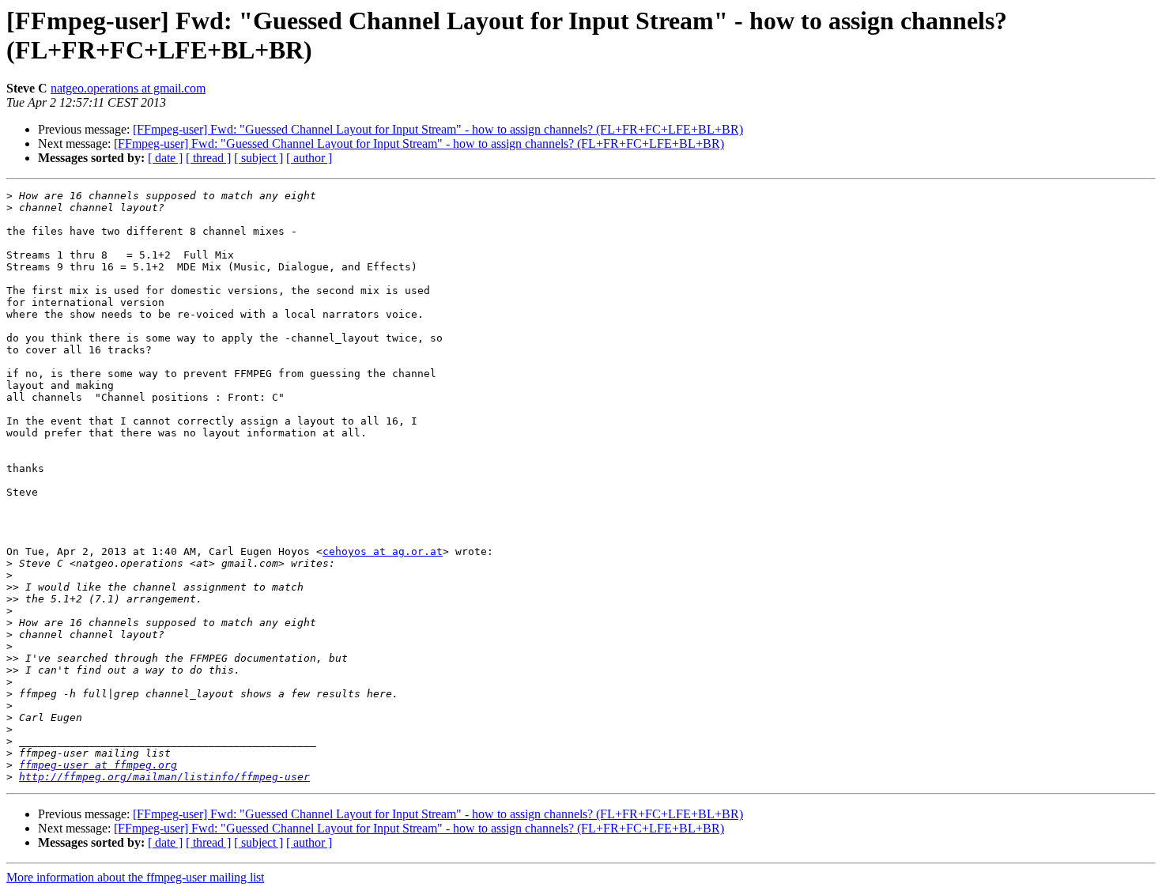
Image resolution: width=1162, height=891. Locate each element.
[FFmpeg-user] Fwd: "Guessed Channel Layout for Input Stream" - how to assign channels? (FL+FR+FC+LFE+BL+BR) (438, 129)
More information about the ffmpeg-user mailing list (135, 877)
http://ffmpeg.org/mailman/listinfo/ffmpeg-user (164, 777)
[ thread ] (208, 157)
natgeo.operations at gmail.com (128, 88)
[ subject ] (258, 157)
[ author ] (309, 157)
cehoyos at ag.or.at (383, 551)
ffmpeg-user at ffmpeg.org (98, 765)
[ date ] (165, 157)
